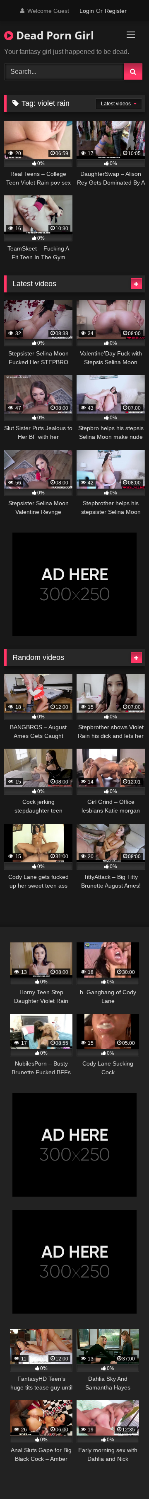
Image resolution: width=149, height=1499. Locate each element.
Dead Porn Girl (53, 35)
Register (116, 10)
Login (86, 10)
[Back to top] (123, 1474)
